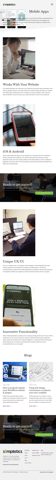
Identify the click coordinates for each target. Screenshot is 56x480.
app (24, 188)
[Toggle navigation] (52, 5)
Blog (26, 460)
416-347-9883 (35, 453)
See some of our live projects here (10, 464)
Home (26, 453)
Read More (6, 406)
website (20, 188)
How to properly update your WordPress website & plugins (14, 390)
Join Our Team (28, 463)
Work (26, 458)
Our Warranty (50, 472)
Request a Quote (36, 455)
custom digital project (33, 188)
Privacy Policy (43, 472)
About (26, 455)
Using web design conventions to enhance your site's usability (40, 390)
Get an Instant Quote (44, 193)
